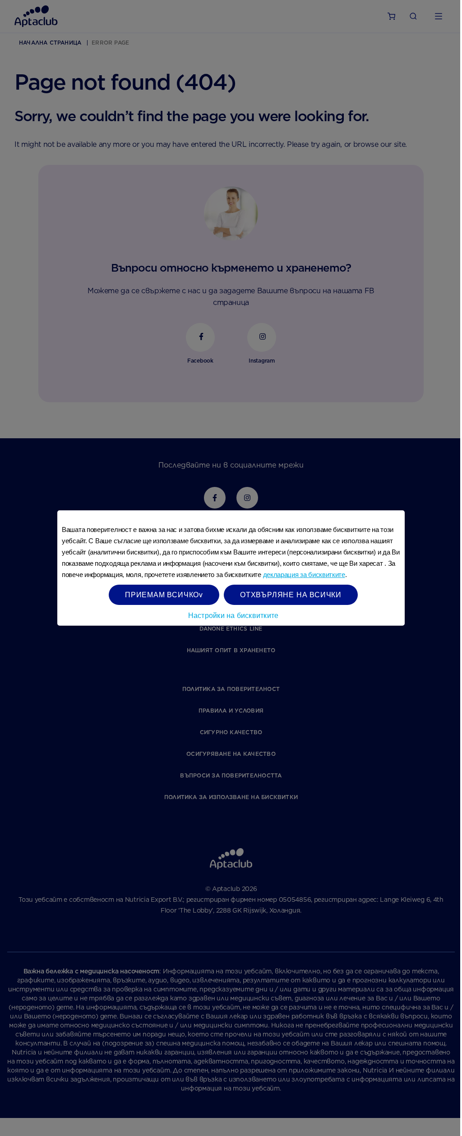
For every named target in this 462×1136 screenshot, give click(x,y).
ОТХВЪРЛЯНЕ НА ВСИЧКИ (291, 594)
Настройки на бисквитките (233, 615)
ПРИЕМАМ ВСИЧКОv (164, 594)
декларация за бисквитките (304, 574)
